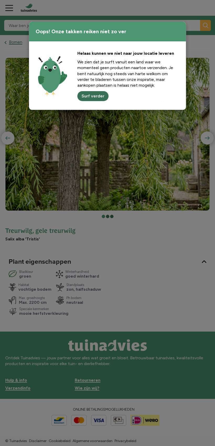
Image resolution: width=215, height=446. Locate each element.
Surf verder (93, 95)
